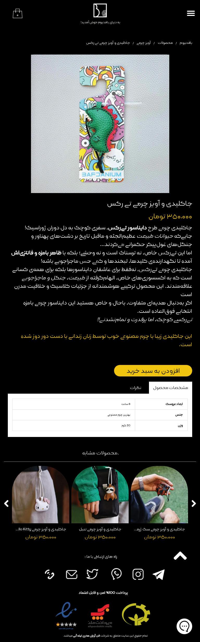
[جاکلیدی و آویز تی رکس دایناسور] (100, 124)
